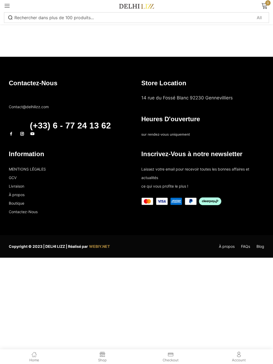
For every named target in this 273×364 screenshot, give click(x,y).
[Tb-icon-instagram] (22, 134)
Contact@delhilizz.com (30, 98)
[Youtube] (32, 134)
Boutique (16, 203)
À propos (17, 194)
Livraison (16, 186)
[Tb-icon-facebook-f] (12, 134)
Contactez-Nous (23, 211)
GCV (13, 177)
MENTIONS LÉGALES (27, 169)
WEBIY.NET (99, 246)
